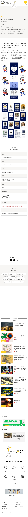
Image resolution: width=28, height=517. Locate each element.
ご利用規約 (4, 504)
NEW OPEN (5, 274)
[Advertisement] (14, 12)
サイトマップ (5, 502)
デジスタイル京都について (14, 483)
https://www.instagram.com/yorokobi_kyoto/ (12, 206)
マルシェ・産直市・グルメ (7, 27)
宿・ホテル (6, 279)
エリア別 (14, 479)
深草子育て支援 (21, 279)
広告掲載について (18, 502)
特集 (5, 471)
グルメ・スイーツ (21, 274)
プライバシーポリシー (19, 506)
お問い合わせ (17, 504)
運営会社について (5, 506)
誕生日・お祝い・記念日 (18, 282)
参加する (5, 479)
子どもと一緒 (20, 276)
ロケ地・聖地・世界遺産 (10, 276)
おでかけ (14, 471)
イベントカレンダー (23, 479)
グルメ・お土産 (22, 471)
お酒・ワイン (12, 274)
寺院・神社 (13, 279)
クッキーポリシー (5, 508)
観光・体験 (8, 282)
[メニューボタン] (25, 2)
